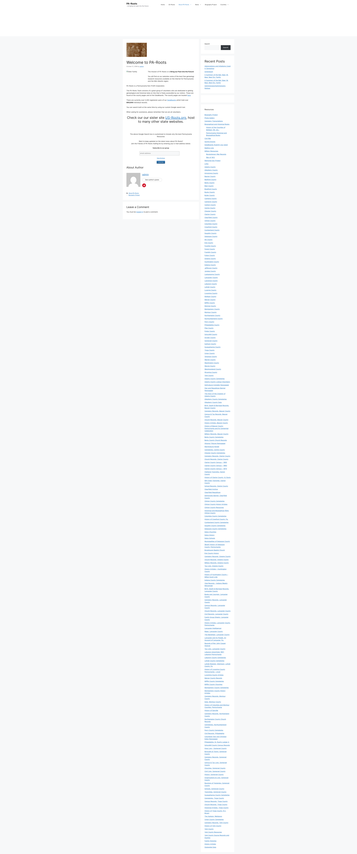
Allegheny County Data (213, 402)
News (197, 4)
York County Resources (213, 832)
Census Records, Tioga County (216, 801)
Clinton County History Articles (216, 504)
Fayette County (210, 246)
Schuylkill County (211, 334)
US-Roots (171, 4)
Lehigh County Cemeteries (214, 661)
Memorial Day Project (212, 161)
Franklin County (210, 252)
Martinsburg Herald (212, 447)
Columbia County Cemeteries (215, 516)
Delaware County (211, 236)
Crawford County (211, 227)
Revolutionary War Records (216, 154)
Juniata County (210, 271)
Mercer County (210, 300)
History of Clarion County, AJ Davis (218, 477)
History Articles (210, 844)
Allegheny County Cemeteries (216, 399)
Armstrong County (211, 173)
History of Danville (211, 710)
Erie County (209, 243)
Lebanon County (211, 284)
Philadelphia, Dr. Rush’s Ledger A (217, 742)
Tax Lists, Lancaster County (215, 649)
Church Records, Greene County (217, 560)
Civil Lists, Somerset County (215, 771)
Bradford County (211, 189)
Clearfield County (211, 217)
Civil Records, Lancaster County (216, 614)
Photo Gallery (210, 118)
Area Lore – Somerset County (216, 748)
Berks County (209, 183)
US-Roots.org (175, 118)
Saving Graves (210, 142)
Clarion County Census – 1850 (216, 462)
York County (209, 375)
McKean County (210, 296)
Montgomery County (212, 309)
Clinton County (210, 221)
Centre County (210, 208)
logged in (139, 212)
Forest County (210, 249)
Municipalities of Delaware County (217, 541)
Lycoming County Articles (214, 675)
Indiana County (210, 265)
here (189, 95)
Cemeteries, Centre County (215, 450)
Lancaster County (211, 277)
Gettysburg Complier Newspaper (217, 385)
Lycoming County (211, 293)
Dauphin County (210, 233)
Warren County (210, 360)
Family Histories (210, 841)
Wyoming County (211, 372)
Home (163, 4)
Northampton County (212, 315)
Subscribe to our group (161, 148)
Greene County (210, 259)
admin (145, 174)
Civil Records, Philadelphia (214, 733)
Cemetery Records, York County (216, 823)
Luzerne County (210, 290)
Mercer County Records (213, 678)
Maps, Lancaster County (214, 631)
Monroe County (210, 306)
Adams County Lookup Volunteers (217, 382)
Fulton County (210, 255)
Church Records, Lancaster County (218, 611)
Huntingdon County (212, 262)
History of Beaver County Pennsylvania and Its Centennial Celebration (216, 428)
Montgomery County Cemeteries (217, 688)
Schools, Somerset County (214, 789)
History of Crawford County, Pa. (216, 519)
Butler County (210, 195)
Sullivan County (210, 344)
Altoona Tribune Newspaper (215, 443)
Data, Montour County (213, 702)
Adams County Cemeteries (215, 379)
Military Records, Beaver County (216, 434)
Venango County (211, 356)
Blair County (209, 186)
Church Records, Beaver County (216, 420)
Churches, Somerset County (215, 768)
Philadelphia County (212, 325)
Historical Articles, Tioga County (217, 808)
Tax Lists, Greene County (214, 566)
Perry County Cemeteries (214, 730)
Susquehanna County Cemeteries (217, 795)
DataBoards (171, 100)
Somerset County (211, 341)
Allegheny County (211, 170)
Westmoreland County (213, 369)
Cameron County (211, 202)
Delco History (209, 535)
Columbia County (211, 224)
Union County (210, 353)
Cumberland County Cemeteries (217, 522)
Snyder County (210, 338)
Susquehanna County (213, 347)
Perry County (209, 322)
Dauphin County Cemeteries (215, 526)
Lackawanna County (212, 274)
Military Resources (211, 151)
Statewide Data (210, 847)
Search (207, 44)
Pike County (209, 328)
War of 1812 (210, 157)
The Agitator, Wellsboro (213, 816)
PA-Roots (131, 3)
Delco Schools (210, 538)
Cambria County (211, 198)
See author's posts (152, 180)
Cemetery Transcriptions (214, 121)
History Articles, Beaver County (216, 423)
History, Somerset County (214, 774)
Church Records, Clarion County (216, 459)
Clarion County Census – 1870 (216, 469)
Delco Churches (210, 532)
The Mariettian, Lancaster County (217, 635)
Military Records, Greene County (217, 563)
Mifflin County (210, 303)
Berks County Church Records (216, 440)
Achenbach (209, 72)
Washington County (212, 363)
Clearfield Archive (211, 489)
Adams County (210, 167)
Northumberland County (214, 319)
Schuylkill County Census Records (217, 745)
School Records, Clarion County (216, 486)
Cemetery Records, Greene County (218, 556)
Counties (223, 4)
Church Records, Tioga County (216, 804)
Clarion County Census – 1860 (216, 466)
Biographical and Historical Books (217, 124)
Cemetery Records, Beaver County (217, 411)
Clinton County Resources (214, 507)
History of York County (213, 826)
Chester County (210, 211)
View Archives (161, 158)
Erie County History (212, 553)
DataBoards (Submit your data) (216, 145)
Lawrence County (211, 281)
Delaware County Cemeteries (215, 529)
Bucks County (210, 192)
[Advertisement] (178, 23)
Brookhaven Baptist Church (215, 550)
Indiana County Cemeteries (215, 580)
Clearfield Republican (213, 492)
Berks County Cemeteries (214, 437)
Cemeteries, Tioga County (214, 798)
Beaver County (210, 176)
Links (206, 164)
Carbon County (210, 205)
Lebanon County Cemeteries (215, 658)
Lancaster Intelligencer (213, 628)
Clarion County (210, 214)
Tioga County (209, 350)
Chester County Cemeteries (215, 453)
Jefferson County (211, 268)
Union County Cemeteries (214, 819)
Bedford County (210, 180)
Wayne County (210, 366)
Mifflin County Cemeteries (214, 681)
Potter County (210, 331)
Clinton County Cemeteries (215, 501)
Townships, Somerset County (215, 792)
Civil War (208, 138)
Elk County (208, 240)
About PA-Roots (184, 4)
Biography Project (211, 4)
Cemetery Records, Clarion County (217, 456)
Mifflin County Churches (213, 684)
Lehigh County (210, 287)
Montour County (211, 312)
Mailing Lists (209, 148)
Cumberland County (212, 230)
